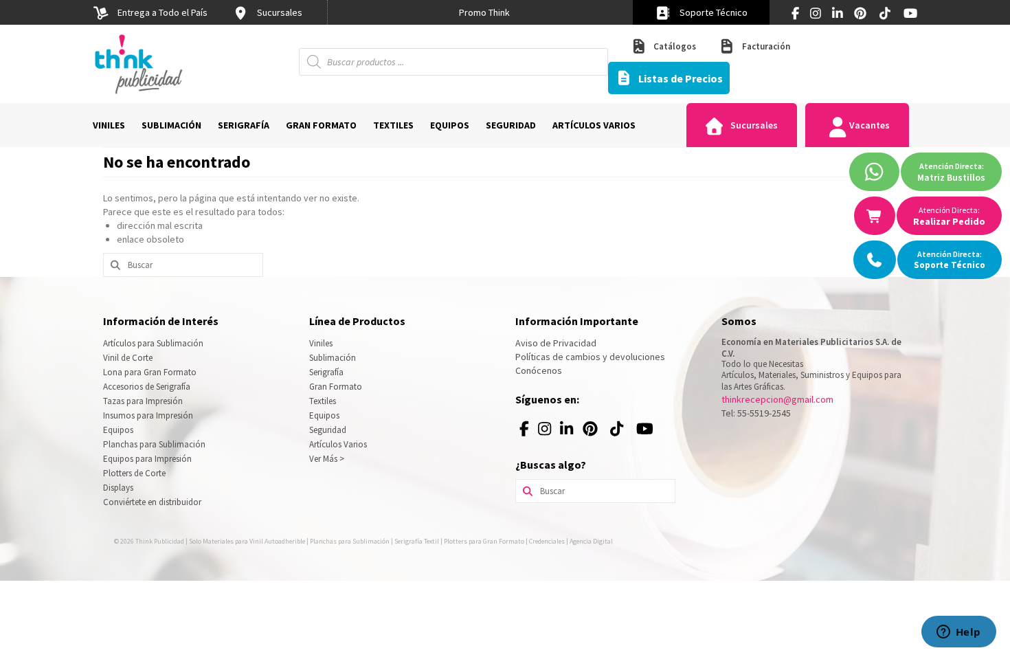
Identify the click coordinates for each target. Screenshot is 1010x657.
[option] (484, 12)
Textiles (322, 401)
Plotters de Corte (134, 473)
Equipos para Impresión (147, 459)
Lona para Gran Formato (150, 372)
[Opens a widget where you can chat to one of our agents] (958, 633)
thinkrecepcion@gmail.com (777, 399)
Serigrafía (326, 372)
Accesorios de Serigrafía (146, 386)
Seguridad (327, 430)
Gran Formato (335, 386)
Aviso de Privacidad (555, 343)
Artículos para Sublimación (153, 343)
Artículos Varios (338, 444)
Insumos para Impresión (148, 415)
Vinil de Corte (128, 358)
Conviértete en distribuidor (152, 502)
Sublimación (332, 358)
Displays (118, 487)
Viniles (321, 343)
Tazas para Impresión (143, 401)
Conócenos (538, 370)
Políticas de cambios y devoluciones (590, 356)
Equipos (118, 430)
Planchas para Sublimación (154, 444)
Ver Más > (326, 459)
